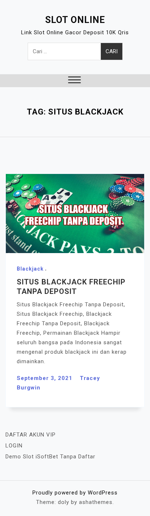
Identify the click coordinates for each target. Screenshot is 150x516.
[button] (74, 80)
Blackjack (30, 269)
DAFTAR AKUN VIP (30, 434)
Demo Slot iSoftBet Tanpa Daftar (50, 456)
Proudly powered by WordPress (75, 492)
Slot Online (75, 20)
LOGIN (14, 445)
